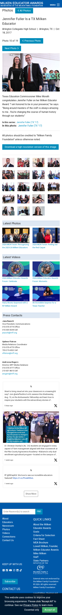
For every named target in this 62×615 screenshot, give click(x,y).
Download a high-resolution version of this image (30, 146)
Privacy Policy (30, 605)
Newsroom (8, 525)
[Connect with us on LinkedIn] (17, 570)
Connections (8, 536)
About (5, 518)
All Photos (25, 10)
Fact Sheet (39, 539)
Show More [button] (31, 494)
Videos (6, 533)
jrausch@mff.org (9, 333)
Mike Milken (39, 553)
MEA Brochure (40, 542)
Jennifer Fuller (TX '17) (27, 122)
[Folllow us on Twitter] (4, 570)
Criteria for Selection (44, 535)
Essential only (31, 609)
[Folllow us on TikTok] (20, 570)
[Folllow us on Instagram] (14, 570)
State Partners (40, 560)
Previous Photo (32, 40)
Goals (36, 531)
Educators (7, 522)
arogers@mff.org (9, 374)
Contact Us (8, 540)
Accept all (50, 609)
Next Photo (11, 48)
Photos (6, 529)
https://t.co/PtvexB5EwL (23, 478)
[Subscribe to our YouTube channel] (11, 570)
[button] (31, 396)
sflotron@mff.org (10, 353)
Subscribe (10, 581)
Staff (36, 557)
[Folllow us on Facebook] (7, 570)
